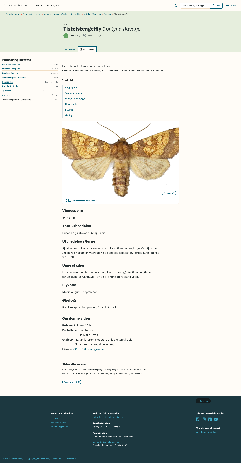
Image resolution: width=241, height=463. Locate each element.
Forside (9, 14)
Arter (39, 5)
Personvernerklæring (13, 458)
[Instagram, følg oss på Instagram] (204, 419)
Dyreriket (27, 14)
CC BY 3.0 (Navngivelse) (88, 349)
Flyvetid (69, 109)
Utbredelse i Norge (75, 98)
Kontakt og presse (59, 426)
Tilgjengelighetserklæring (38, 458)
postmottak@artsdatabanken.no (107, 442)
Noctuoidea (75, 14)
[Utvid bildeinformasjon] (68, 200)
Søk (218, 5)
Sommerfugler (61, 14)
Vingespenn (71, 87)
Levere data (70, 458)
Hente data (58, 458)
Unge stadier (72, 104)
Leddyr (38, 14)
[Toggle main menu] (231, 5)
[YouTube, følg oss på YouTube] (216, 419)
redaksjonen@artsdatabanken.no (108, 417)
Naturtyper (53, 5)
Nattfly (87, 14)
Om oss (54, 418)
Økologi (69, 115)
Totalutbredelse (73, 93)
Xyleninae (96, 14)
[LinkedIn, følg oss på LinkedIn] (210, 419)
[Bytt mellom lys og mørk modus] (175, 5)
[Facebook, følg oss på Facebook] (197, 419)
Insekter (48, 14)
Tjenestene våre (58, 422)
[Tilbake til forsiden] (15, 5)
